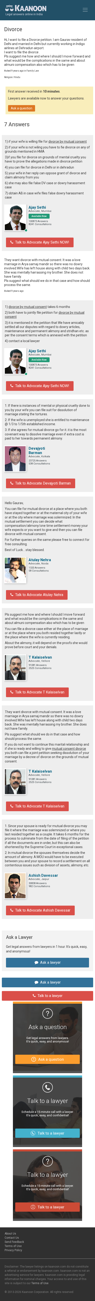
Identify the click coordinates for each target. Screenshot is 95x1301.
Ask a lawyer (50, 962)
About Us (10, 1233)
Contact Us (12, 1237)
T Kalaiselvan (40, 657)
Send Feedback (14, 1242)
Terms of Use (13, 1246)
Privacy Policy (13, 1250)
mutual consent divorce (69, 748)
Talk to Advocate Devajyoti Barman (43, 483)
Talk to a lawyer (50, 996)
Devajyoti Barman (37, 450)
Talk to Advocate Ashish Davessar (42, 910)
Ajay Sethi (37, 207)
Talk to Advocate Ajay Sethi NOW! (42, 242)
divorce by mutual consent (67, 141)
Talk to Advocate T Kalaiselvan (39, 692)
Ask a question (21, 108)
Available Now (39, 216)
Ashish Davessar (43, 875)
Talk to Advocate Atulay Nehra (39, 595)
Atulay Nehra (40, 560)
